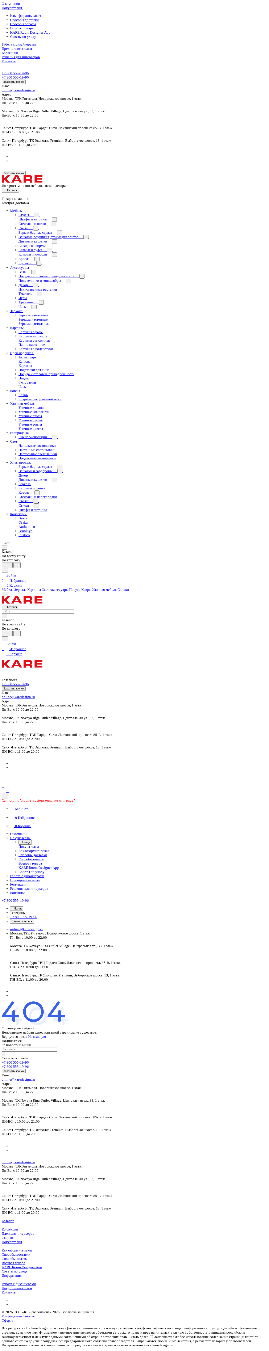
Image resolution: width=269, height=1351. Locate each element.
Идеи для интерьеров (18, 1234)
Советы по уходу (23, 37)
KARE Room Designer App (30, 32)
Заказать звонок (13, 81)
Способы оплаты (23, 24)
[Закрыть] (5, 795)
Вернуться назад (14, 1037)
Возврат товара (22, 28)
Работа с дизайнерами (19, 1284)
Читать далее (138, 1337)
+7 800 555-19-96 (15, 73)
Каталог (8, 1221)
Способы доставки (24, 20)
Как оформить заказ (25, 16)
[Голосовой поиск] (7, 565)
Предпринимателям (17, 1288)
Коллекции (10, 1229)
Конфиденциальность (18, 1316)
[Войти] (3, 781)
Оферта (7, 1320)
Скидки (7, 1238)
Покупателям (12, 1242)
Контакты (9, 1292)
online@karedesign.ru (18, 90)
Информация (12, 1276)
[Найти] (17, 565)
